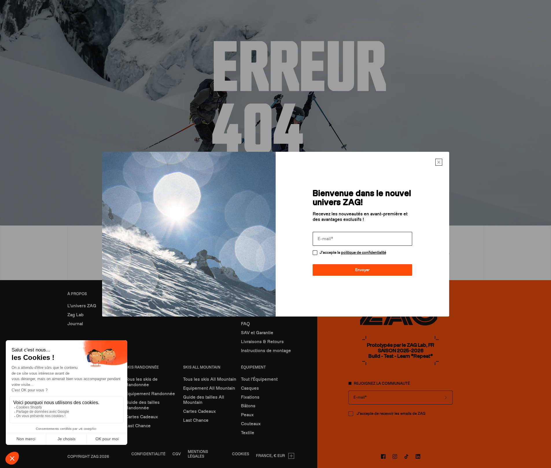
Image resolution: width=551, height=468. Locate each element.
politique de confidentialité (363, 252)
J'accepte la (353, 252)
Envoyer (362, 270)
